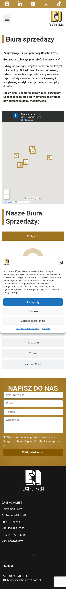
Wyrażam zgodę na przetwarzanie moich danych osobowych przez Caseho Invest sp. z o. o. (31, 441)
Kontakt (46, 328)
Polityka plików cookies (27, 328)
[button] (61, 262)
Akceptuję (33, 302)
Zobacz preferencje (33, 320)
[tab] (33, 236)
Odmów (33, 311)
